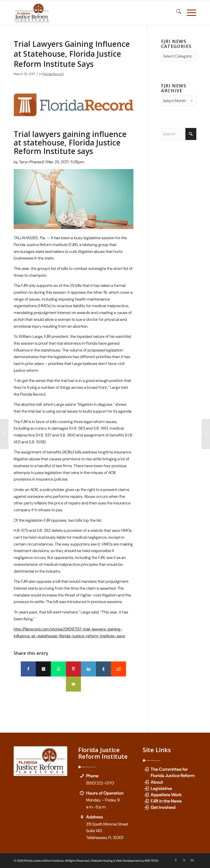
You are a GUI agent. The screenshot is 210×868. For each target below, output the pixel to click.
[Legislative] (146, 788)
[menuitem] (176, 12)
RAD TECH (151, 861)
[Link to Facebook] (176, 860)
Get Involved (163, 807)
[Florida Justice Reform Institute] (32, 12)
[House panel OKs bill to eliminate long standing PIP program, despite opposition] (206, 434)
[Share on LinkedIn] (88, 668)
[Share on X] (43, 668)
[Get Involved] (146, 807)
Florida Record (52, 74)
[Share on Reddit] (118, 668)
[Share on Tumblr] (103, 668)
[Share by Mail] (73, 684)
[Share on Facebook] (28, 668)
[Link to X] (184, 860)
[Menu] (188, 12)
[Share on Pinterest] (73, 668)
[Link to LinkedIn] (192, 860)
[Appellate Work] (146, 795)
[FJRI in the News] (146, 801)
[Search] (176, 12)
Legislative (161, 788)
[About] (146, 782)
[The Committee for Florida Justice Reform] (146, 769)
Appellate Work (166, 795)
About (157, 782)
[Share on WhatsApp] (58, 668)
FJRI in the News (166, 801)
